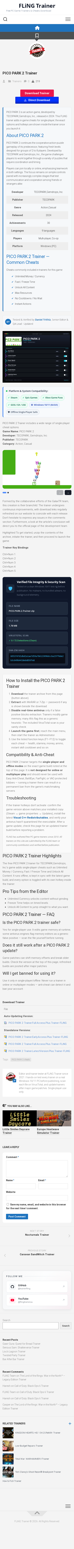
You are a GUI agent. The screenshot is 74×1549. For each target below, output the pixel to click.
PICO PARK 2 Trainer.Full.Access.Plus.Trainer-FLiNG (38, 1022)
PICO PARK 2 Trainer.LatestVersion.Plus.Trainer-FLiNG (39, 1051)
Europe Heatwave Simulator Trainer (48, 1131)
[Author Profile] (37, 50)
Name (10, 1180)
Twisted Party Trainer (14, 1355)
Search (6, 1320)
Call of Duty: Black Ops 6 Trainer (31, 1386)
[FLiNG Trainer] (37, 28)
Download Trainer (37, 93)
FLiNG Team (9, 1375)
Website (10, 1192)
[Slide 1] (4, 492)
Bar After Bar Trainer (13, 1359)
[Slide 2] (8, 492)
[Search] (5, 19)
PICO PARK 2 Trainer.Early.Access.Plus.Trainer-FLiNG (38, 1037)
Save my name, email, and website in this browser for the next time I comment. (36, 1206)
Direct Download (39, 100)
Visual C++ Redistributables (30, 817)
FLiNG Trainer (37, 5)
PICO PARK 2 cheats (21, 1059)
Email (42, 1180)
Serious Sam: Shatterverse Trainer (21, 1347)
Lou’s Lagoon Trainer (14, 1351)
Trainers (17, 81)
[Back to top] (37, 1513)
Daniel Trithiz (43, 319)
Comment (12, 1157)
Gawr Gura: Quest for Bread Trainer (21, 1343)
